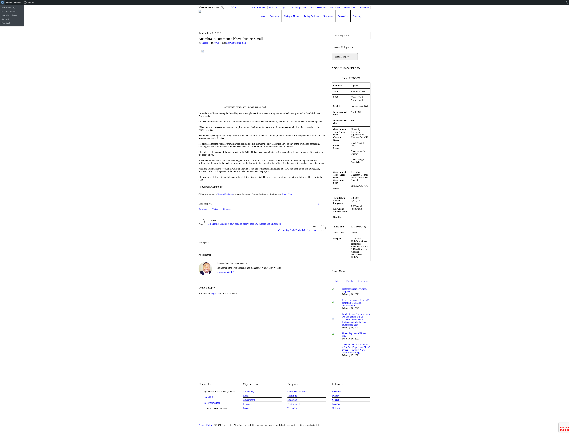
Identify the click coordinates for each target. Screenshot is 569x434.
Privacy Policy (287, 194)
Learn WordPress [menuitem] (9, 15)
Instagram (336, 404)
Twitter (215, 209)
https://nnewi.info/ (225, 272)
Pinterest (227, 209)
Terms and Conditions (225, 194)
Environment (293, 404)
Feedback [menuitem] (5, 23)
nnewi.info (209, 397)
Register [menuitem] (18, 2)
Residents (247, 404)
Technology (293, 408)
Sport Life (292, 395)
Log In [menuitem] (9, 2)
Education (292, 400)
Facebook (203, 209)
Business (247, 408)
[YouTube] (368, 425)
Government (249, 400)
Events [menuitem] (31, 2)
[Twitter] (365, 425)
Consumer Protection (297, 391)
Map (233, 7)
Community (248, 391)
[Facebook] (354, 425)
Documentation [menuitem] (8, 11)
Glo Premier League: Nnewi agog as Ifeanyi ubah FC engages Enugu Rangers (244, 224)
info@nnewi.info (212, 403)
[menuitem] (2, 2)
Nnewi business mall (236, 42)
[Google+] (357, 425)
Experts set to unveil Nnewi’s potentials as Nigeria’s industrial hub (355, 303)
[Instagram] (361, 425)
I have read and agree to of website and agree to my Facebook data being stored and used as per (246, 194)
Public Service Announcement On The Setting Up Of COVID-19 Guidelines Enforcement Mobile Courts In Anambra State (356, 319)
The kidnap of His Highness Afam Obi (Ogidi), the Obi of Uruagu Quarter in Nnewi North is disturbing (356, 348)
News (216, 42)
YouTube (336, 400)
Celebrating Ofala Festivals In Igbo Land (297, 230)
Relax (245, 395)
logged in (215, 293)
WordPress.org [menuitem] (8, 7)
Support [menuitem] (5, 19)
